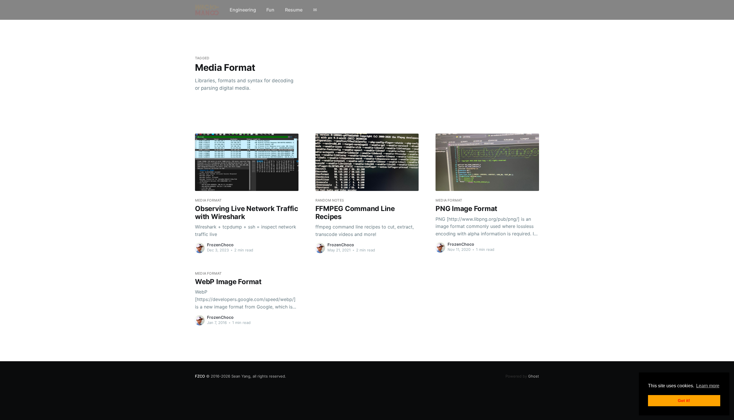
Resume (293, 10)
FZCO (200, 376)
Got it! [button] (684, 400)
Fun (270, 10)
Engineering (243, 10)
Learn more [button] (707, 385)
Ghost (522, 376)
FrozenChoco (220, 244)
